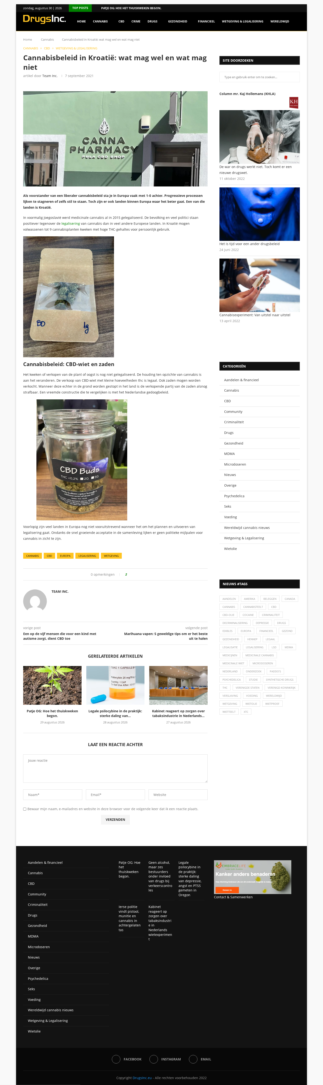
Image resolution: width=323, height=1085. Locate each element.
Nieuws (230, 474)
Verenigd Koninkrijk (282, 687)
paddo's (275, 671)
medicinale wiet (233, 663)
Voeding (230, 517)
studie (253, 679)
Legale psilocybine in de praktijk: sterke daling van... (115, 713)
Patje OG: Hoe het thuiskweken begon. (131, 8)
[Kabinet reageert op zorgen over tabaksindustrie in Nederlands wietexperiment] (178, 685)
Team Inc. (50, 75)
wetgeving (111, 556)
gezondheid (231, 639)
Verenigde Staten (247, 687)
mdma (289, 647)
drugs (281, 623)
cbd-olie (228, 615)
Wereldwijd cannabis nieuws (247, 527)
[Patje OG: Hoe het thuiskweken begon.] (52, 685)
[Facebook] (292, 8)
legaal (270, 639)
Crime (135, 21)
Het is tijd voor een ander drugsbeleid (249, 244)
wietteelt (229, 711)
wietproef (272, 703)
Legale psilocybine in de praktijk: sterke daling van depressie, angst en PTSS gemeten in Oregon (190, 878)
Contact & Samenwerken (233, 897)
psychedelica (232, 679)
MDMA (229, 453)
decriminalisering (235, 623)
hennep (252, 639)
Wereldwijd (280, 21)
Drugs (152, 21)
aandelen (229, 599)
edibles (227, 631)
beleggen (269, 599)
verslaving (230, 695)
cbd (49, 556)
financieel (266, 631)
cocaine (248, 615)
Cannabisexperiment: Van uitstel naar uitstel (254, 315)
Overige (230, 485)
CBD (121, 21)
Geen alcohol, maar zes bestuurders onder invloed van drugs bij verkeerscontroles (160, 876)
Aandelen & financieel (241, 380)
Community (233, 411)
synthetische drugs (279, 679)
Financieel (206, 21)
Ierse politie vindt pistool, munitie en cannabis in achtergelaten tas (130, 918)
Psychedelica (234, 496)
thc (225, 687)
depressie (262, 623)
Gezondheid (177, 21)
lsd (274, 647)
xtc (246, 711)
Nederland (230, 671)
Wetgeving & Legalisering (242, 21)
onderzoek (254, 671)
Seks (227, 506)
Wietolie (230, 548)
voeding (252, 695)
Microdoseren (235, 464)
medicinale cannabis (259, 655)
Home (81, 21)
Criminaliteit (234, 422)
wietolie (251, 703)
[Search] (297, 41)
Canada (290, 599)
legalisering (70, 223)
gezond (287, 631)
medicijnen (230, 655)
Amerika (249, 599)
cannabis (32, 556)
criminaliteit (271, 615)
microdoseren (263, 663)
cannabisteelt (253, 607)
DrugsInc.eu (142, 1078)
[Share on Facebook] (132, 574)
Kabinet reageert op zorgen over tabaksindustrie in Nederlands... (178, 713)
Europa (65, 556)
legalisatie (230, 647)
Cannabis (100, 21)
